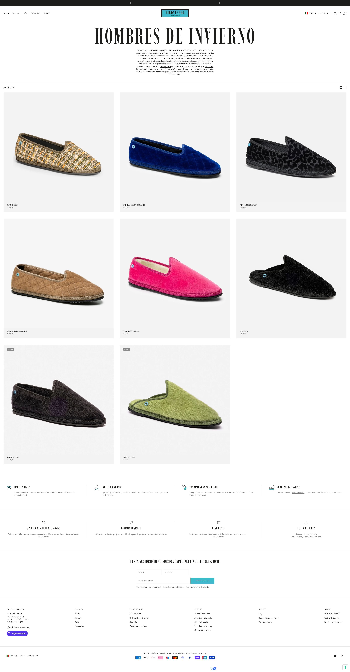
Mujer (6, 13)
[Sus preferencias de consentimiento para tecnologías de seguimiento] (345, 667)
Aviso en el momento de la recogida (154, 668)
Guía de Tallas (135, 614)
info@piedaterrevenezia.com (310, 537)
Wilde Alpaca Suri (12, 457)
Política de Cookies (331, 618)
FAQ (260, 614)
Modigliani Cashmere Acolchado (17, 331)
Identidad (35, 13)
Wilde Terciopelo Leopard (248, 205)
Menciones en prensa (202, 630)
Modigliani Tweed (181, 69)
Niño (25, 13)
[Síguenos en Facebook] (335, 655)
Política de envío (265, 622)
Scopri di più (44, 537)
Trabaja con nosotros (138, 626)
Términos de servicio (201, 587)
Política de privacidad (169, 587)
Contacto (133, 622)
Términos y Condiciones (333, 622)
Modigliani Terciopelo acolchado (134, 205)
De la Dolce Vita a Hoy (203, 626)
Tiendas (46, 13)
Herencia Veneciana (202, 614)
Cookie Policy (184, 587)
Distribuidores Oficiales (139, 618)
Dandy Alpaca (165, 66)
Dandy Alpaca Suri (129, 457)
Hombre (16, 13)
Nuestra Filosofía (201, 622)
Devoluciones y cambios (268, 618)
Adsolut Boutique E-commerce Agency (192, 653)
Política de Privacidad (333, 614)
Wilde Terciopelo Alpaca (131, 331)
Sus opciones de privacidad (194, 668)
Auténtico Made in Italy (203, 618)
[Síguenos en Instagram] (342, 655)
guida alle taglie (298, 492)
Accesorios (79, 626)
